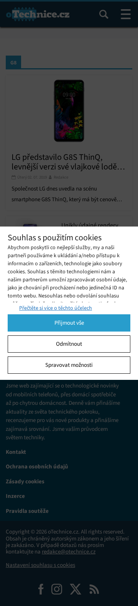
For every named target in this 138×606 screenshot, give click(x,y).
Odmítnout (69, 343)
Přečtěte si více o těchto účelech (55, 308)
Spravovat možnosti (69, 364)
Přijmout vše (69, 322)
